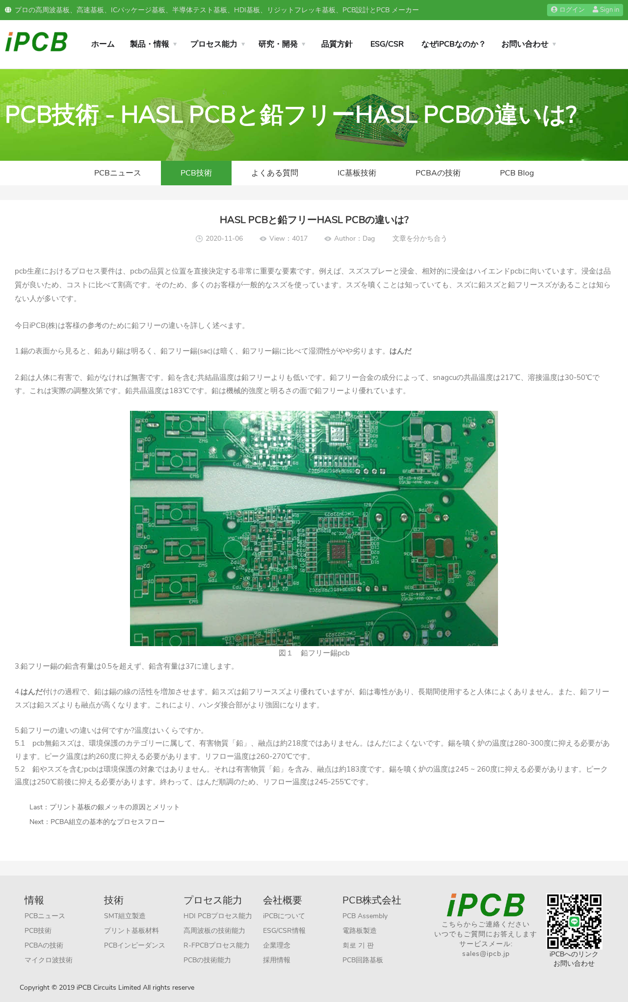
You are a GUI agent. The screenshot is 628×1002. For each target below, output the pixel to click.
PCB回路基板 (362, 960)
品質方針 (337, 44)
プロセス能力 (213, 44)
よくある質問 (274, 173)
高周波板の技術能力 (214, 930)
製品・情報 (149, 44)
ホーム (103, 44)
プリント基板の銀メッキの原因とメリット (115, 807)
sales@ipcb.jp (486, 953)
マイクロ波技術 (49, 960)
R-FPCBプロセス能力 (216, 945)
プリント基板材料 (131, 930)
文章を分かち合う (419, 238)
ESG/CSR (387, 44)
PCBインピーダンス (134, 945)
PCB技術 (196, 173)
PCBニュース (117, 173)
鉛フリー (146, 325)
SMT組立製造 (125, 916)
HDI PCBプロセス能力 (217, 916)
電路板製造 (359, 930)
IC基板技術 (357, 173)
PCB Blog (517, 173)
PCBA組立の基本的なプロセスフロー (108, 822)
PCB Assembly (365, 916)
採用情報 (276, 960)
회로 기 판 (358, 945)
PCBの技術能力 (207, 960)
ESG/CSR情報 (284, 930)
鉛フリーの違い (46, 730)
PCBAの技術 (438, 173)
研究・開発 (278, 44)
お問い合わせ (525, 44)
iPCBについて (284, 916)
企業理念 (276, 945)
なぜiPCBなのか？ (453, 44)
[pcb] (36, 41)
